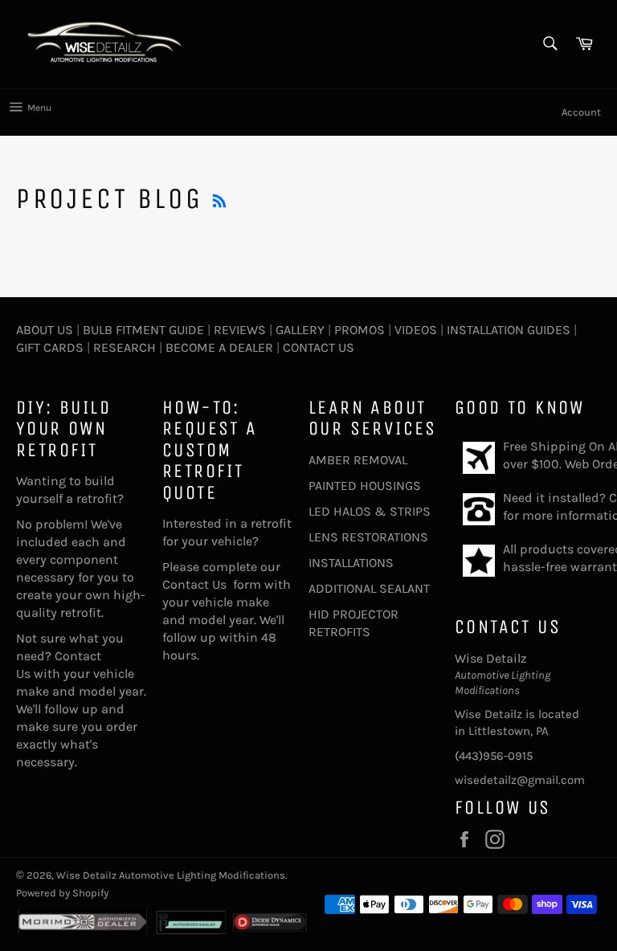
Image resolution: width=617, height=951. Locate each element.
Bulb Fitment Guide (143, 329)
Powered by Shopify (62, 893)
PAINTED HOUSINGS (364, 485)
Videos (415, 329)
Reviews (240, 329)
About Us (44, 329)
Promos (359, 329)
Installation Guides (506, 329)
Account (581, 112)
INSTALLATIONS (351, 562)
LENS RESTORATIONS (368, 537)
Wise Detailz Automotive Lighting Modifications (170, 875)
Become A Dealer (219, 347)
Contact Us (318, 347)
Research (124, 347)
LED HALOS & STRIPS (369, 511)
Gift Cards (50, 347)
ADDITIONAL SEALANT (369, 588)
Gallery (300, 329)
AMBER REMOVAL (357, 459)
